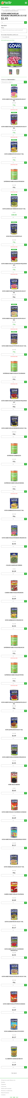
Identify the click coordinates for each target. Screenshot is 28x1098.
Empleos (3, 1082)
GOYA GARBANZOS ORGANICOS (14, 620)
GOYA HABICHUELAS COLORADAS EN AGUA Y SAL (14, 127)
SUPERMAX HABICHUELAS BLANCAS (14, 647)
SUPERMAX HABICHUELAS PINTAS (14, 675)
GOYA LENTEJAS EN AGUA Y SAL (14, 729)
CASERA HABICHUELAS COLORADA (14, 894)
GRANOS (13, 9)
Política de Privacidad (6, 1088)
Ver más (13, 1073)
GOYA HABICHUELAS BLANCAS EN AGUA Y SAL (14, 319)
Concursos (3, 1086)
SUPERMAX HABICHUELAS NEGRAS (14, 483)
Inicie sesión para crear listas (7, 40)
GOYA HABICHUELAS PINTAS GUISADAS (14, 1004)
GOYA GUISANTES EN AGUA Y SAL (14, 921)
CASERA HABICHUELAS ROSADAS (14, 592)
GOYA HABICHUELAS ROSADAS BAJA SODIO (14, 839)
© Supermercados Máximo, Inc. (8, 1080)
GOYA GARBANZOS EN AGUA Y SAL (14, 154)
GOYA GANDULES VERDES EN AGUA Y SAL (14, 208)
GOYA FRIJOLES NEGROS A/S (14, 236)
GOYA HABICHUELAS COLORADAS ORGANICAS (14, 949)
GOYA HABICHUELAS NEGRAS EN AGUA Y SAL (14, 428)
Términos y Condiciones (6, 1090)
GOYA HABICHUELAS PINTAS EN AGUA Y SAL (14, 346)
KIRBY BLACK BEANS (14, 784)
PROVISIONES (7, 9)
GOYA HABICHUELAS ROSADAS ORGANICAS (14, 537)
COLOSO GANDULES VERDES (14, 565)
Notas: (2, 27)
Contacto (3, 1094)
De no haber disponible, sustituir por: (9, 34)
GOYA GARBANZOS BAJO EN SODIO (14, 1031)
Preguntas (3, 1084)
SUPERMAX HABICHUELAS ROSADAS (14, 181)
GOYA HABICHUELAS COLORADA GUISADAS (14, 812)
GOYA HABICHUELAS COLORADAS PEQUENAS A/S (14, 264)
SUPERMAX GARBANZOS (14, 455)
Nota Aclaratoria (5, 1092)
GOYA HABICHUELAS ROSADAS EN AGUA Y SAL (14, 99)
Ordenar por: (8, 79)
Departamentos (5, 7)
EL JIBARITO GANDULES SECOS (14, 1058)
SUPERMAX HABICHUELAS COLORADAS (14, 373)
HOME (2, 9)
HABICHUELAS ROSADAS (21, 9)
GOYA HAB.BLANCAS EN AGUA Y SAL (14, 866)
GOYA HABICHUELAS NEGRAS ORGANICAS (14, 757)
